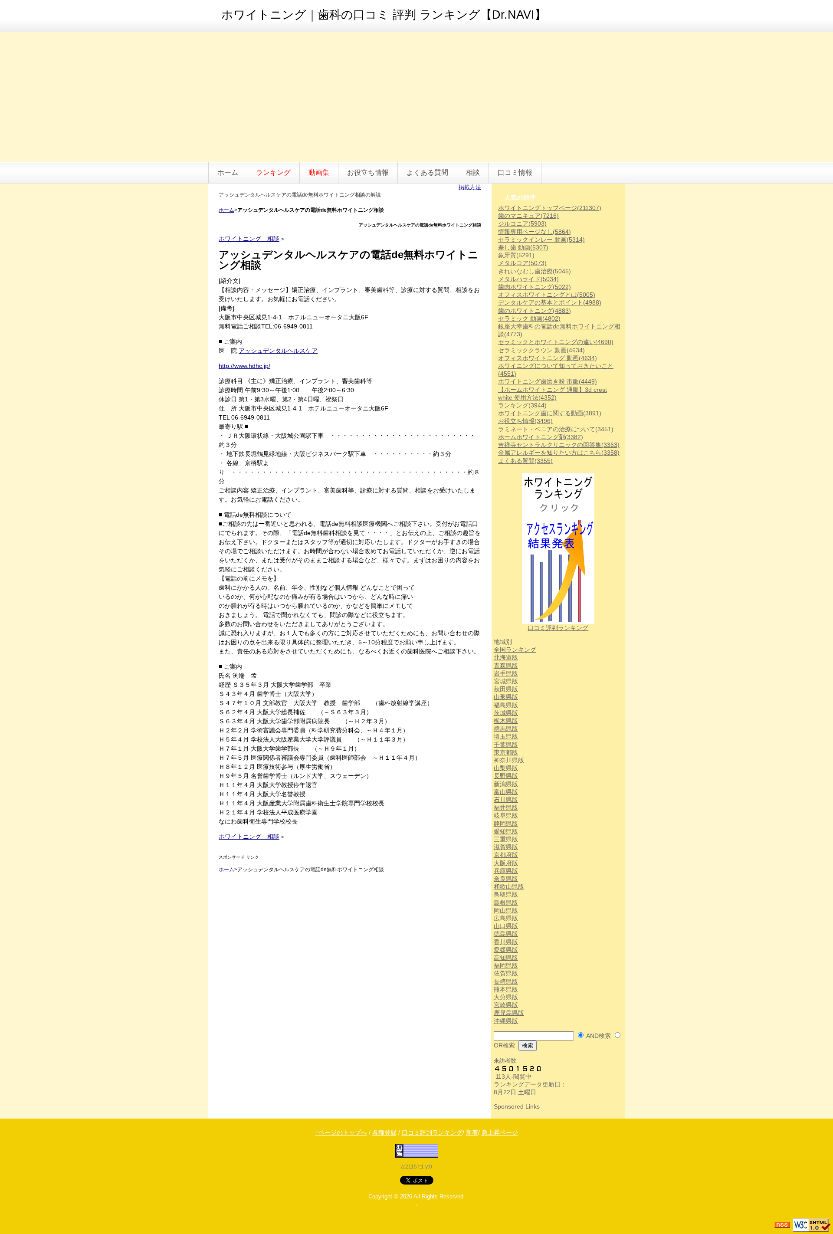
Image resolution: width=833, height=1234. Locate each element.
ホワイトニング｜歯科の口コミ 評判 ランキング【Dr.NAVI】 (383, 14)
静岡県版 (506, 823)
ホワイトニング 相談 (249, 238)
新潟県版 (506, 784)
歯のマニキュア (528, 215)
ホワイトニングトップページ (549, 207)
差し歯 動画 (523, 247)
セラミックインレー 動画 (541, 239)
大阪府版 (506, 863)
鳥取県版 (506, 894)
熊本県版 (506, 989)
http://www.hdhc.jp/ (244, 365)
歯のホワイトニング (534, 310)
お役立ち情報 (368, 172)
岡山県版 (506, 910)
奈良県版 (506, 878)
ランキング (522, 405)
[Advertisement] (416, 97)
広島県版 (506, 918)
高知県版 (506, 957)
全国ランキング (515, 649)
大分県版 (506, 997)
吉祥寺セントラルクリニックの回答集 (559, 444)
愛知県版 (506, 831)
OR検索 (504, 1045)
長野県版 (506, 775)
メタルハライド (528, 279)
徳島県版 (506, 933)
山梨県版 (506, 768)
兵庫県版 (506, 870)
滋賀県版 (506, 846)
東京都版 (506, 752)
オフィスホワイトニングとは (546, 294)
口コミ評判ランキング (558, 627)
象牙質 (516, 255)
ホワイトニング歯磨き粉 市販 (547, 381)
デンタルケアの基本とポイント (549, 302)
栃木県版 (506, 720)
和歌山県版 (509, 886)
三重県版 (506, 839)
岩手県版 (506, 673)
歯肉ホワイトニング (534, 286)
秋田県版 (506, 689)
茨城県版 (506, 712)
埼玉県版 (506, 736)
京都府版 (506, 854)
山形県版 (506, 696)
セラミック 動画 (529, 318)
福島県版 (506, 705)
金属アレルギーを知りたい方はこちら (559, 452)
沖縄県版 (506, 1020)
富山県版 (506, 791)
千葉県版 (506, 744)
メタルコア (522, 262)
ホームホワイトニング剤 (540, 436)
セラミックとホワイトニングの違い (555, 341)
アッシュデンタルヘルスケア (278, 350)
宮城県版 (506, 681)
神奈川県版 (509, 760)
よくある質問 (427, 172)
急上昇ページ (500, 1132)
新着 (472, 1132)
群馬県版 (506, 728)
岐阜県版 (506, 815)
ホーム (227, 172)
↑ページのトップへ (341, 1132)
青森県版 (506, 665)
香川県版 (506, 942)
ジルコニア (522, 223)
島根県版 (506, 902)
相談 (473, 172)
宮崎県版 (506, 1004)
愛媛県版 (506, 949)
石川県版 (506, 799)
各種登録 (384, 1132)
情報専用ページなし (534, 231)
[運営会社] (416, 1150)
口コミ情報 (515, 172)
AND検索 (598, 1035)
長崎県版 (506, 981)
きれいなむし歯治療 (534, 271)
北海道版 (506, 657)
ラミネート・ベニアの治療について (555, 429)
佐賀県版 (506, 973)
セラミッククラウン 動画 (541, 350)
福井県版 (506, 807)
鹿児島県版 (509, 1012)
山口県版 (506, 925)
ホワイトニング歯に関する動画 (549, 413)
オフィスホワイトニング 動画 (547, 357)
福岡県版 (506, 965)
